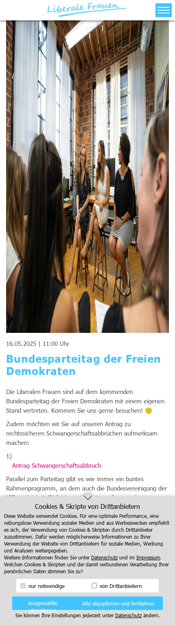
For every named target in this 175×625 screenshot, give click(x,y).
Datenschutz (104, 557)
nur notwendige (46, 586)
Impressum (148, 557)
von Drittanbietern (120, 586)
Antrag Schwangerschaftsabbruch (56, 465)
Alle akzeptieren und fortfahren (118, 603)
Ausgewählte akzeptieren (43, 605)
